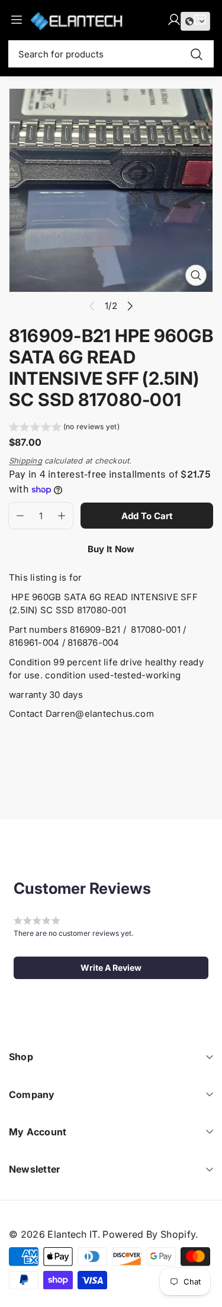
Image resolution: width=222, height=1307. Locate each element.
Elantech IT (72, 1234)
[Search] (196, 54)
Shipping (25, 460)
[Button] (130, 305)
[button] (64, 428)
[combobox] (111, 54)
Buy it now (111, 549)
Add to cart (147, 515)
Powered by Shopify (148, 1234)
